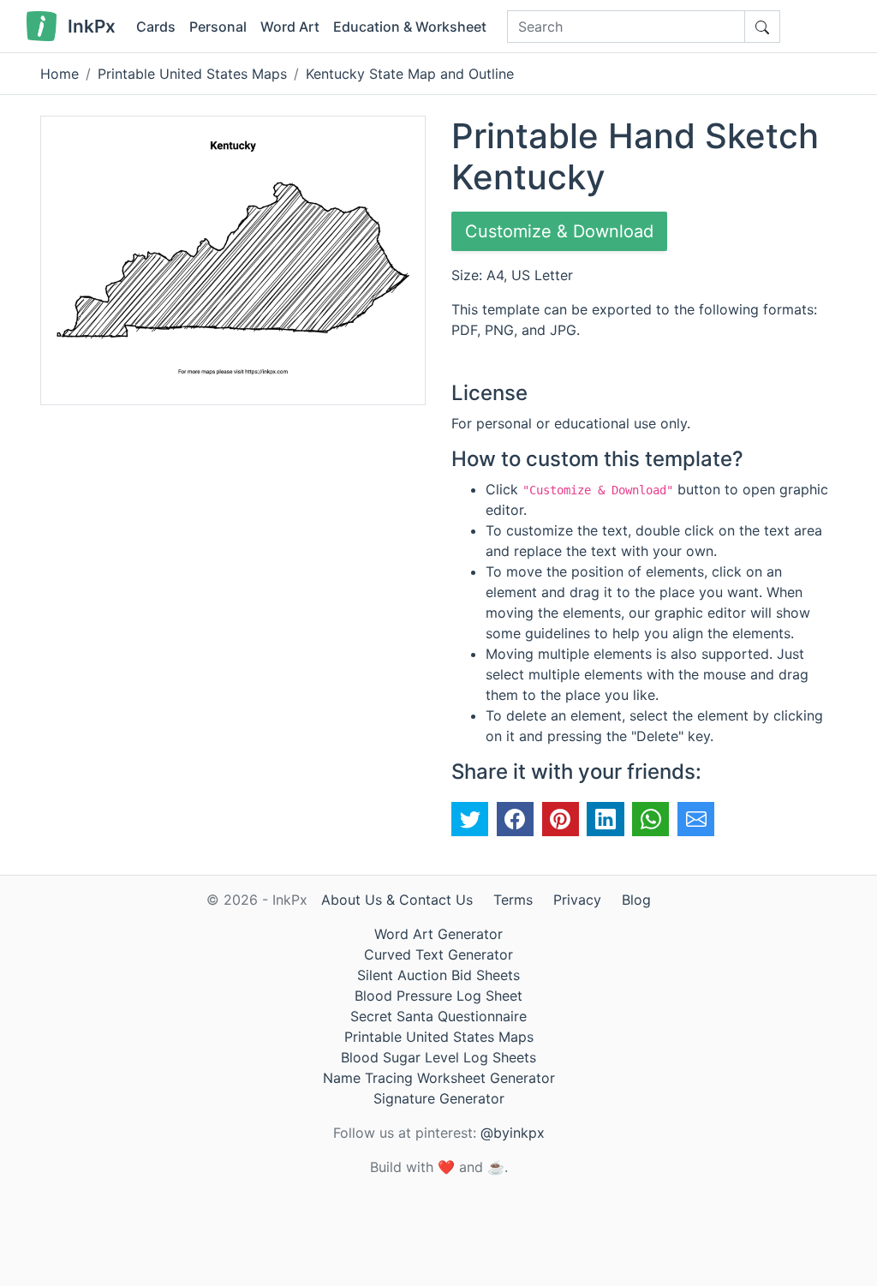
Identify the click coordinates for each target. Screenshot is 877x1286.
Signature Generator (438, 1098)
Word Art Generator (438, 933)
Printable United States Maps (192, 73)
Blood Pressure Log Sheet (438, 995)
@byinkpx (512, 1132)
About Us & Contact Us (397, 899)
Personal (218, 26)
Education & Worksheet (409, 26)
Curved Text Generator (438, 954)
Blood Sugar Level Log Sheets (438, 1057)
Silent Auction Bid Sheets (438, 975)
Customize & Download (559, 231)
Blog (636, 899)
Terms (513, 899)
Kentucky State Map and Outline (410, 73)
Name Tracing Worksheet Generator (439, 1077)
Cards (156, 26)
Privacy (577, 899)
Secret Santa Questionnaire (438, 1016)
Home (59, 73)
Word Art (289, 26)
